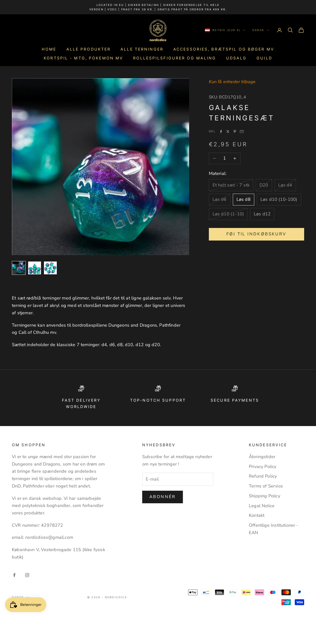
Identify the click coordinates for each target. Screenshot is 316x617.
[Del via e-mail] (242, 131)
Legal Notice (262, 506)
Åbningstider (262, 457)
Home (49, 49)
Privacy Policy (262, 466)
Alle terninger (141, 49)
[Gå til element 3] (50, 268)
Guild (264, 58)
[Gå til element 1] (19, 268)
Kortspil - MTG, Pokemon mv (83, 58)
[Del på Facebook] (221, 131)
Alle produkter (88, 49)
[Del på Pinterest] (235, 131)
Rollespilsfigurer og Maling (174, 58)
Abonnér (162, 497)
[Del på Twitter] (228, 131)
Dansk (258, 30)
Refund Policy (263, 476)
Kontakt (256, 515)
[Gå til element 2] (34, 268)
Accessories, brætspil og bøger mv (223, 49)
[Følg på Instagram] (27, 575)
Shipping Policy (264, 496)
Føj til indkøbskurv (256, 234)
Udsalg (236, 58)
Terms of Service (266, 486)
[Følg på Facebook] (14, 575)
